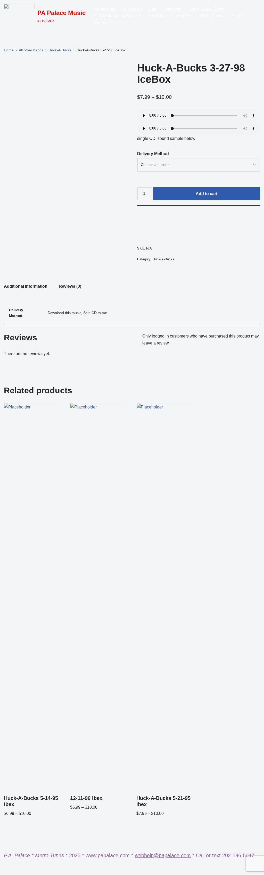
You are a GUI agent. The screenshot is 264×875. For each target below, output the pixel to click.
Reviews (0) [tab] (70, 286)
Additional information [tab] (25, 286)
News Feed (182, 16)
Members (155, 16)
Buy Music (132, 9)
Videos (100, 23)
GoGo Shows (212, 16)
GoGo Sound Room (206, 9)
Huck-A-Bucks (59, 50)
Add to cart (206, 193)
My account (104, 9)
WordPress (50, 868)
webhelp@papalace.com (163, 855)
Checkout (172, 9)
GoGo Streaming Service (117, 16)
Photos (238, 16)
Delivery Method (153, 153)
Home (9, 50)
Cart (152, 9)
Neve (9, 868)
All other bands (31, 50)
